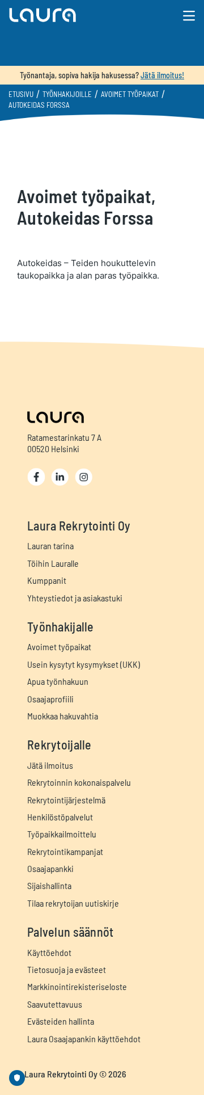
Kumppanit (46, 580)
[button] (71, 15)
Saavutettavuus (54, 1004)
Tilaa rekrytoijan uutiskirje (73, 903)
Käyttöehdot (49, 952)
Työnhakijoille (67, 94)
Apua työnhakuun (57, 681)
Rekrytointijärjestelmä (66, 799)
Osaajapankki (50, 868)
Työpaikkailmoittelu (61, 833)
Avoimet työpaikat (130, 94)
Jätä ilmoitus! (162, 75)
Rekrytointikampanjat (65, 851)
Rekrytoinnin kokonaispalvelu (79, 782)
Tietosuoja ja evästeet (66, 969)
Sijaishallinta (49, 885)
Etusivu (20, 94)
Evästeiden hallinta (60, 1021)
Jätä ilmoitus (50, 765)
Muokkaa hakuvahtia (62, 715)
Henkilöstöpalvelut (60, 816)
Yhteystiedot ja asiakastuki (74, 597)
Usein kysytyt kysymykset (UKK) (83, 664)
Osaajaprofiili (50, 698)
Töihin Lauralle (53, 563)
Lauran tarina (50, 545)
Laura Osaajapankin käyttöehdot (84, 1038)
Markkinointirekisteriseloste (77, 986)
